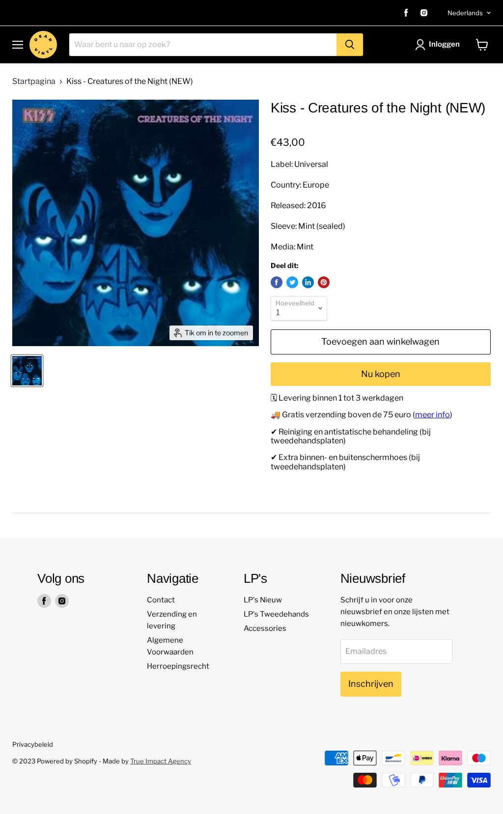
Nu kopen (380, 374)
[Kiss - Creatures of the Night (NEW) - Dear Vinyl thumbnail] (27, 370)
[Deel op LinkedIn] (308, 282)
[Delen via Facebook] (276, 282)
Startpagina (34, 81)
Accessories (265, 628)
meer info (432, 414)
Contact (161, 600)
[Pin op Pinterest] (324, 282)
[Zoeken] (349, 44)
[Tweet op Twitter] (292, 282)
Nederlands (465, 13)
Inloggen (444, 44)
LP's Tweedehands (276, 614)
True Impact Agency (160, 761)
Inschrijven (370, 683)
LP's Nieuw (263, 600)
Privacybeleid (32, 744)
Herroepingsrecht (178, 666)
